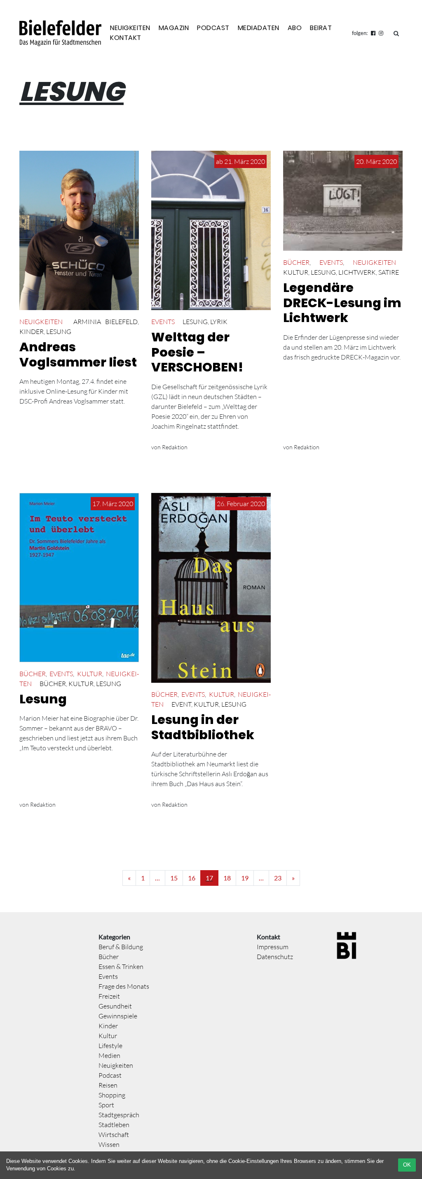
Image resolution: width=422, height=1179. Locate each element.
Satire (388, 272)
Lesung (58, 331)
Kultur (295, 272)
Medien (109, 1055)
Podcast (213, 28)
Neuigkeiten (130, 28)
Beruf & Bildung (120, 947)
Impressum (272, 947)
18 (227, 878)
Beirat (321, 28)
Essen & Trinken (120, 966)
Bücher (296, 262)
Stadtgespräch (118, 1115)
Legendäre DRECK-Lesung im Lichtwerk (342, 303)
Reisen (107, 1085)
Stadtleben (113, 1125)
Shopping (111, 1095)
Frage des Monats (123, 986)
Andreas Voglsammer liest (78, 354)
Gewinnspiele (117, 1016)
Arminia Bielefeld (105, 322)
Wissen (109, 1144)
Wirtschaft (113, 1134)
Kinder (31, 331)
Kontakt (125, 37)
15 (174, 878)
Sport (106, 1105)
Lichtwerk (357, 272)
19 (245, 878)
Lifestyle (110, 1045)
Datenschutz (275, 957)
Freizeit (109, 996)
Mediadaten (258, 28)
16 (191, 878)
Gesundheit (115, 1006)
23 (277, 878)
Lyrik (218, 322)
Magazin (174, 28)
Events (163, 322)
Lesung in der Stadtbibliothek (202, 727)
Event (181, 704)
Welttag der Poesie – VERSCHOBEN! (197, 352)
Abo (295, 28)
